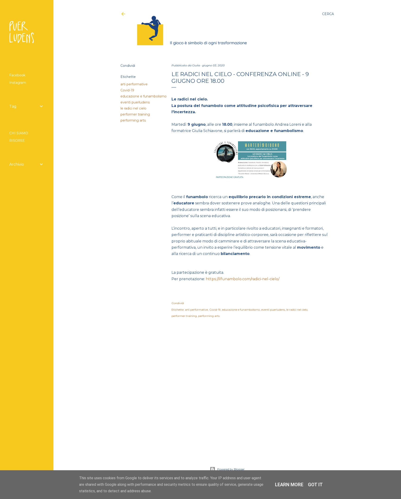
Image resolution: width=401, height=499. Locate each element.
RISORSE (17, 140)
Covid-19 (127, 90)
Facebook (17, 75)
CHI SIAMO (18, 133)
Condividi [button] (127, 66)
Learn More (289, 484)
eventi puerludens (135, 102)
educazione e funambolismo (143, 96)
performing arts (133, 120)
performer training (135, 114)
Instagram (17, 82)
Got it (315, 484)
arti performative (134, 84)
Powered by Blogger (231, 469)
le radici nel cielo (133, 108)
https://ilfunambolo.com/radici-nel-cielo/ (242, 279)
